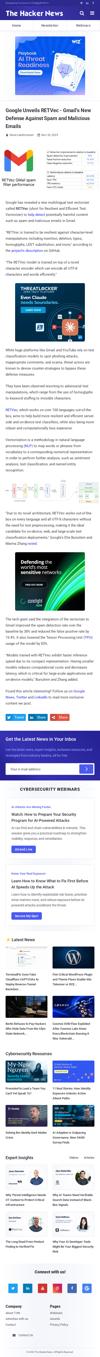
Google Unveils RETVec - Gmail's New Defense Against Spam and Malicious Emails (48, 118)
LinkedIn (40, 697)
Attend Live (23, 849)
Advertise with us (17, 1319)
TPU (88, 637)
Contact (11, 1324)
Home (16, 25)
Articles (89, 1157)
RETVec (12, 410)
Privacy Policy (59, 1324)
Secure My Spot (26, 916)
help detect (36, 215)
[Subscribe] (86, 769)
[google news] (87, 1288)
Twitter (21, 697)
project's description (27, 251)
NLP (28, 446)
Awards (55, 1319)
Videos (73, 1157)
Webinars (83, 25)
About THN (13, 1313)
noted (32, 543)
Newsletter (49, 25)
